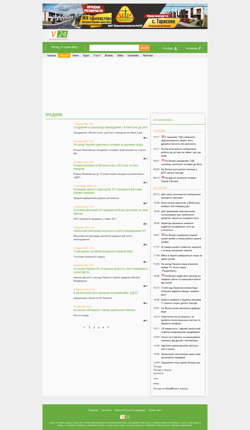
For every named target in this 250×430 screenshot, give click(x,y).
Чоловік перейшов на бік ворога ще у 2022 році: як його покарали (105, 167)
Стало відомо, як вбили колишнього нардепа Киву (103, 251)
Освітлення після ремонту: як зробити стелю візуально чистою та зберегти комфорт (180, 320)
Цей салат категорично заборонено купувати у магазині (181, 195)
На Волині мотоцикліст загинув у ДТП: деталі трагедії (179, 170)
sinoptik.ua (171, 388)
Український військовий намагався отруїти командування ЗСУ (109, 230)
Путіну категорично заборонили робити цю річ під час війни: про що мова (181, 152)
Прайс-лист (155, 410)
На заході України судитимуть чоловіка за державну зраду (108, 144)
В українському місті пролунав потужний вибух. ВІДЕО (105, 292)
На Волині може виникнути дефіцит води (181, 309)
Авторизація (191, 48)
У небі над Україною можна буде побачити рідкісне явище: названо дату (180, 291)
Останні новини (162, 119)
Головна (51, 55)
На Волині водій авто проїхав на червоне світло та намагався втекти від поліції (181, 279)
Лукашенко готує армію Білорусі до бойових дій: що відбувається (180, 364)
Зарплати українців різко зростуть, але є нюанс (180, 347)
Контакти (106, 410)
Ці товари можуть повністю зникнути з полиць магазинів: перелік (181, 248)
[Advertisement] (125, 85)
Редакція (93, 410)
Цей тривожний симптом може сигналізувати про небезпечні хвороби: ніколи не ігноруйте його (180, 214)
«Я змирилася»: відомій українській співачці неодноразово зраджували (181, 330)
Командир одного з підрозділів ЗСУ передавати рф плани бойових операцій (107, 190)
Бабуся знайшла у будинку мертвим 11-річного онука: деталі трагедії (181, 301)
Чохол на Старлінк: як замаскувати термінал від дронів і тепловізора (180, 338)
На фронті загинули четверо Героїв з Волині (178, 179)
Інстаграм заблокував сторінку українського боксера (104, 310)
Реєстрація (168, 48)
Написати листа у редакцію (130, 410)
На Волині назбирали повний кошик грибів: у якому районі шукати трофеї (181, 238)
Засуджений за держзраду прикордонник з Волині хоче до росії (110, 127)
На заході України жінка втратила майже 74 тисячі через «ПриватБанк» (179, 267)
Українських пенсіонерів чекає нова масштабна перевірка (181, 355)
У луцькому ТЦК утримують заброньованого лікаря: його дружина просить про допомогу (178, 140)
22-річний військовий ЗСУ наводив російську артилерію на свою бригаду (110, 211)
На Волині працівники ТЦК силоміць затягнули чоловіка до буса (181, 162)
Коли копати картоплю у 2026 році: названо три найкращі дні (180, 204)
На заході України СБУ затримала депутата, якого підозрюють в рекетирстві (110, 270)
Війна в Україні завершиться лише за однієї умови (181, 257)
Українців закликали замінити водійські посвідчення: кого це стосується (177, 226)
